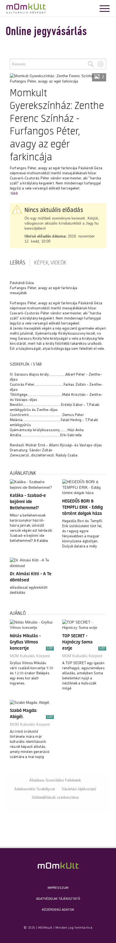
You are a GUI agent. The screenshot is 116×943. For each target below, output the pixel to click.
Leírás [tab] (17, 263)
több (14, 193)
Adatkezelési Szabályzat (34, 789)
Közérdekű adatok (58, 910)
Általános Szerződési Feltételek (55, 780)
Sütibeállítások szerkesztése (55, 797)
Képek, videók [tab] (50, 263)
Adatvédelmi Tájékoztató (58, 899)
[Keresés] (90, 64)
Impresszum (58, 888)
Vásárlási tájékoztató (79, 789)
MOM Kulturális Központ (30, 656)
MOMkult (26, 8)
